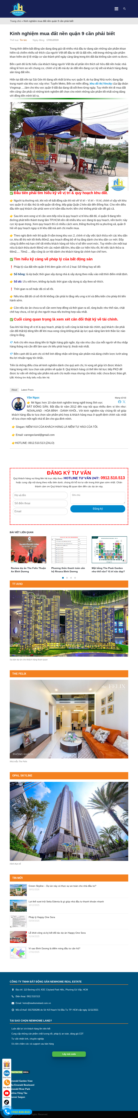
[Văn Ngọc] (18, 404)
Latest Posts (27, 390)
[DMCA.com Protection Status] (20, 1072)
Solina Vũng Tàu (18, 1093)
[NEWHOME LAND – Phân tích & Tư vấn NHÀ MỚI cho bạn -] (18, 9)
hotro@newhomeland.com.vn (37, 1003)
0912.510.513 (113, 477)
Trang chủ (15, 21)
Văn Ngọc (33, 397)
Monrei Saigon (17, 1097)
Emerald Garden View (21, 1081)
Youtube (7, 1097)
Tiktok (6, 1106)
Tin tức (23, 40)
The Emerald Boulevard (22, 1085)
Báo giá (7, 1068)
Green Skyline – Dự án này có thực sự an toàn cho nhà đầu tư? (62, 886)
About (14, 390)
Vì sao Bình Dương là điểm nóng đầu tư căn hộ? (54, 948)
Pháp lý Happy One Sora (42, 917)
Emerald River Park (20, 1089)
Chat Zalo (7, 1077)
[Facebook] (120, 402)
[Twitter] (124, 402)
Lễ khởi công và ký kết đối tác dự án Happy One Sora (57, 932)
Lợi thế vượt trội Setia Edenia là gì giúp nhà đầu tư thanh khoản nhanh (66, 901)
